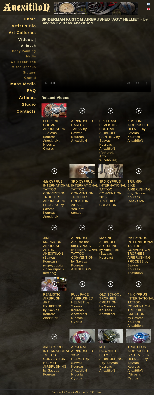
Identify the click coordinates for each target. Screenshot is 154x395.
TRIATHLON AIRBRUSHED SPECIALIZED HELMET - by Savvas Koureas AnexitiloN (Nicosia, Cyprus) (138, 362)
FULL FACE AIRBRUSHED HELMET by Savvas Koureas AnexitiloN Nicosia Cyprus (82, 308)
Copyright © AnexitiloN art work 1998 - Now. (77, 392)
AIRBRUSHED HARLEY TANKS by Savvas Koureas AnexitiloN (82, 130)
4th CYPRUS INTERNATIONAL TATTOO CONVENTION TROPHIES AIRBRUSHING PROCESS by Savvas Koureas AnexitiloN (56, 199)
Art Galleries (22, 32)
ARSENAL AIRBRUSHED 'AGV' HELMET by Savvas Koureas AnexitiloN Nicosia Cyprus (82, 362)
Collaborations (23, 61)
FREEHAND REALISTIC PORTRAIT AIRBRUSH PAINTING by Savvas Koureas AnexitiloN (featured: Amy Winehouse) (109, 140)
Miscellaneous (24, 67)
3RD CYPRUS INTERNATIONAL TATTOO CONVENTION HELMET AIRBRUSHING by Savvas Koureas (56, 360)
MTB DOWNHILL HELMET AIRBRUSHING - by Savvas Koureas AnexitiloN (111, 358)
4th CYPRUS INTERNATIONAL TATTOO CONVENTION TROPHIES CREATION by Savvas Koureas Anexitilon (141, 310)
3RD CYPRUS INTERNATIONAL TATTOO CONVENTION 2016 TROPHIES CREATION (112, 193)
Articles (27, 97)
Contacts (26, 111)
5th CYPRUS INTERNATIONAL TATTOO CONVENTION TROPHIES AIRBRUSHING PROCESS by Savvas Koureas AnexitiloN (141, 255)
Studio (29, 104)
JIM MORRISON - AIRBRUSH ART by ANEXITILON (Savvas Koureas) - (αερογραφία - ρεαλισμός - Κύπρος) (53, 255)
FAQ (31, 90)
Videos (25, 39)
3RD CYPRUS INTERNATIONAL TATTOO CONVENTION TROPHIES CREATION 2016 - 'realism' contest (84, 197)
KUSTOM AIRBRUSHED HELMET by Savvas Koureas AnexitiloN (138, 130)
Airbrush (28, 45)
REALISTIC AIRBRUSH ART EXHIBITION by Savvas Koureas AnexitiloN (53, 306)
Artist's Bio (23, 26)
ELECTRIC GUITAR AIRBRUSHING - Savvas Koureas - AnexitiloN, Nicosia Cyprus (54, 134)
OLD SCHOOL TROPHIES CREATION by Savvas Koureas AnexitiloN (110, 304)
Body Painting (24, 51)
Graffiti (30, 77)
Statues (29, 72)
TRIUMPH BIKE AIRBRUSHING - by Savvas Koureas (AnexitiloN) (139, 191)
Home (30, 19)
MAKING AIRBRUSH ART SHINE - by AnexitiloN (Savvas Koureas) (109, 247)
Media (31, 56)
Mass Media (23, 84)
